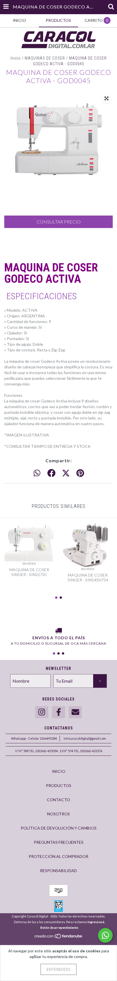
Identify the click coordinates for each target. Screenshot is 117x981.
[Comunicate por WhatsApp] (105, 935)
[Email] (75, 712)
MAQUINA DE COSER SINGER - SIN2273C (29, 572)
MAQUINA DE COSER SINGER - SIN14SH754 (88, 577)
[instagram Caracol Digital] (41, 712)
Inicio (16, 58)
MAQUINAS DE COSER (45, 58)
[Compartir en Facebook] (51, 473)
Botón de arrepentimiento (59, 927)
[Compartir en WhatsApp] (37, 473)
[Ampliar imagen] (106, 98)
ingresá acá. (96, 922)
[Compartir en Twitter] (66, 473)
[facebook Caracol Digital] (58, 712)
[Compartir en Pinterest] (80, 473)
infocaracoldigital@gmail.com (85, 738)
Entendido (58, 969)
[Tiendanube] (58, 938)
